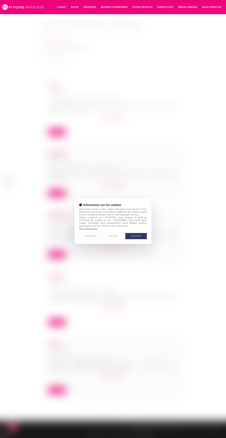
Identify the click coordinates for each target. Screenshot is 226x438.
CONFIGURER (90, 236)
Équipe (75, 7)
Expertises (89, 7)
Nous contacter (211, 7)
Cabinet (61, 7)
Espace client (165, 7)
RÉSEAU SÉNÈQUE (187, 7)
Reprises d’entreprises (114, 7)
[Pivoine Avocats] (22, 7)
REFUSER (113, 236)
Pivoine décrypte (142, 7)
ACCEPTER (136, 235)
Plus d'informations (88, 228)
